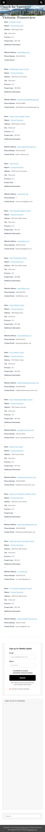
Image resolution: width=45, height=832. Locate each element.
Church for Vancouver (21, 827)
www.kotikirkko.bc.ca (24, 336)
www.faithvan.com (23, 241)
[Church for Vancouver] (22, 10)
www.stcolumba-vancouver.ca (27, 619)
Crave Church (14, 164)
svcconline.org (22, 571)
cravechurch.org (22, 194)
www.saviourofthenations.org (26, 524)
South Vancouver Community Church (21, 541)
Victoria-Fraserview (16, 26)
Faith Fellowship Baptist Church (20, 211)
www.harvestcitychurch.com (26, 477)
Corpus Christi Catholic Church (19, 116)
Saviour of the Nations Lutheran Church (22, 494)
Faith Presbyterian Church (18, 258)
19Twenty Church (15, 22)
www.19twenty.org (23, 52)
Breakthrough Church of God (18, 69)
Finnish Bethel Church (16, 305)
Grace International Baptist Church (21, 399)
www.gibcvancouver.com (25, 430)
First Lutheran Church (16, 352)
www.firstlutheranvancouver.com (28, 383)
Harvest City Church (16, 447)
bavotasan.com (32, 830)
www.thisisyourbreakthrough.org (28, 99)
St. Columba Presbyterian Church (20, 588)
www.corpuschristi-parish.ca (26, 147)
